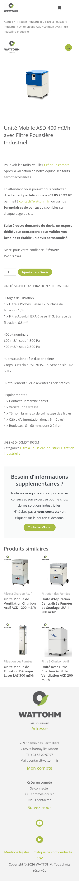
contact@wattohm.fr (34, 201)
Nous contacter (39, 800)
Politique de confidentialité (52, 852)
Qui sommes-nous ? (39, 794)
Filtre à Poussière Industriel (40, 448)
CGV (39, 858)
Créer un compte (57, 164)
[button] (68, 47)
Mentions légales (16, 852)
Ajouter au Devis (35, 272)
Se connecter (39, 788)
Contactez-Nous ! (39, 527)
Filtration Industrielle (29, 21)
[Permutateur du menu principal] (71, 8)
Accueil (8, 21)
